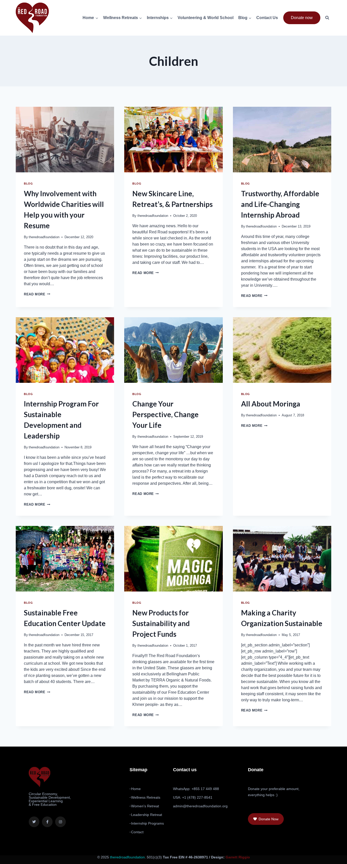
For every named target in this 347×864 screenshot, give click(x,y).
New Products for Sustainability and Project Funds (161, 623)
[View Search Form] (327, 18)
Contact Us (267, 18)
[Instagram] (60, 821)
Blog (28, 183)
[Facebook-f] (47, 821)
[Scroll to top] (330, 857)
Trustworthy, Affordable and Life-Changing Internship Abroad (280, 204)
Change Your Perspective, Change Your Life (165, 414)
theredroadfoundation (44, 237)
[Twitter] (34, 821)
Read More (37, 294)
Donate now (302, 18)
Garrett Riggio (238, 857)
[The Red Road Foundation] (32, 18)
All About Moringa (270, 403)
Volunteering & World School (205, 18)
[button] (266, 819)
